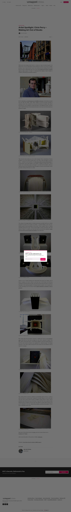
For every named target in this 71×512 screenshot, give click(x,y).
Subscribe (43, 259)
